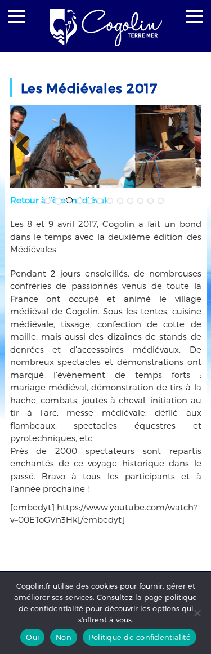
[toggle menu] (16, 16)
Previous (27, 146)
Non (63, 637)
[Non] (197, 613)
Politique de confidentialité (139, 637)
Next (184, 146)
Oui (32, 637)
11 (150, 201)
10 (140, 201)
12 (161, 201)
